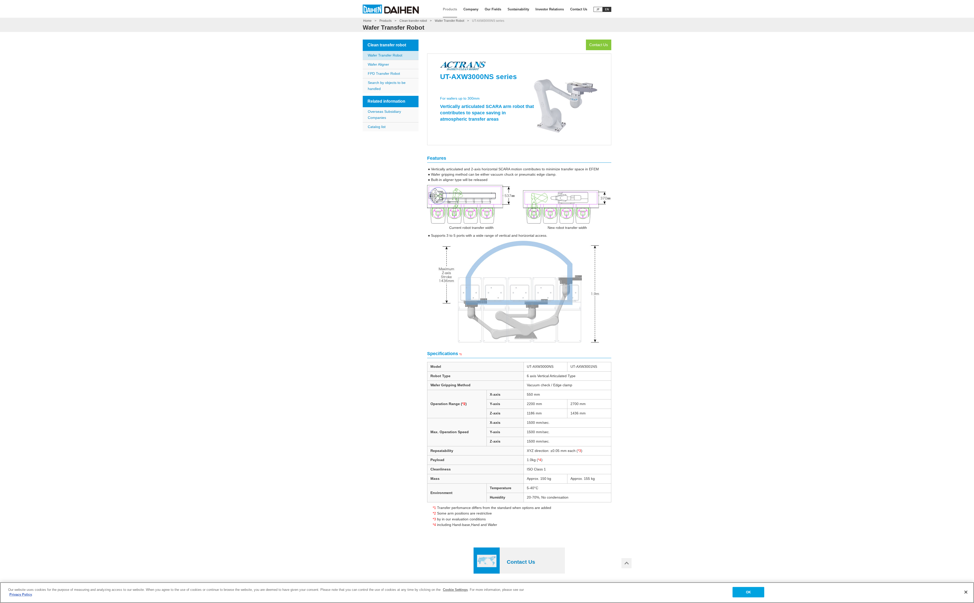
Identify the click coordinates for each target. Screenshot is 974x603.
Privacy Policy (20, 594)
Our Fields (493, 9)
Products (450, 9)
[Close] (965, 592)
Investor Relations (549, 9)
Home (367, 21)
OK (748, 592)
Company (470, 9)
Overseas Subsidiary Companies (384, 114)
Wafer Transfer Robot (449, 21)
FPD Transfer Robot (384, 73)
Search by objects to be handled (387, 86)
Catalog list (377, 127)
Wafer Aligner (378, 64)
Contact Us (578, 9)
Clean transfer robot (413, 21)
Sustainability (518, 9)
